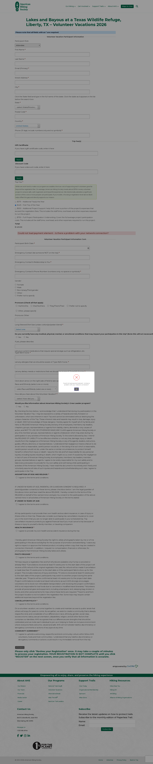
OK (76, 389)
